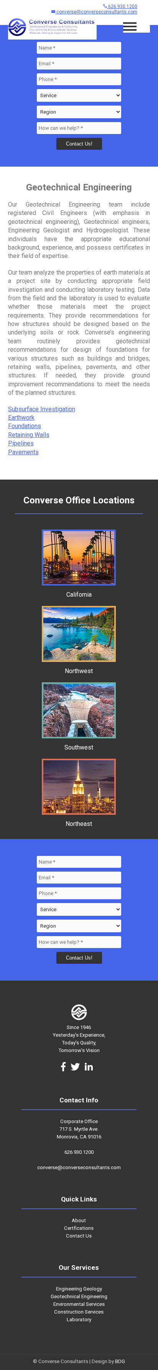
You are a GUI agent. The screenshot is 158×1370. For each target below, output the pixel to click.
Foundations (24, 426)
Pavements (23, 452)
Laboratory (79, 1319)
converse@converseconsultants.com (96, 12)
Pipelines (21, 443)
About (79, 1220)
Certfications (79, 1228)
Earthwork (21, 417)
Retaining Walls (28, 434)
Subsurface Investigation (41, 409)
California (79, 594)
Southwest (78, 747)
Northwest (79, 671)
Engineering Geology (79, 1289)
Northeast (79, 823)
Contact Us (79, 1236)
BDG (120, 1361)
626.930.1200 (122, 6)
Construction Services (79, 1312)
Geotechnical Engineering (79, 1296)
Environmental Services (79, 1304)
